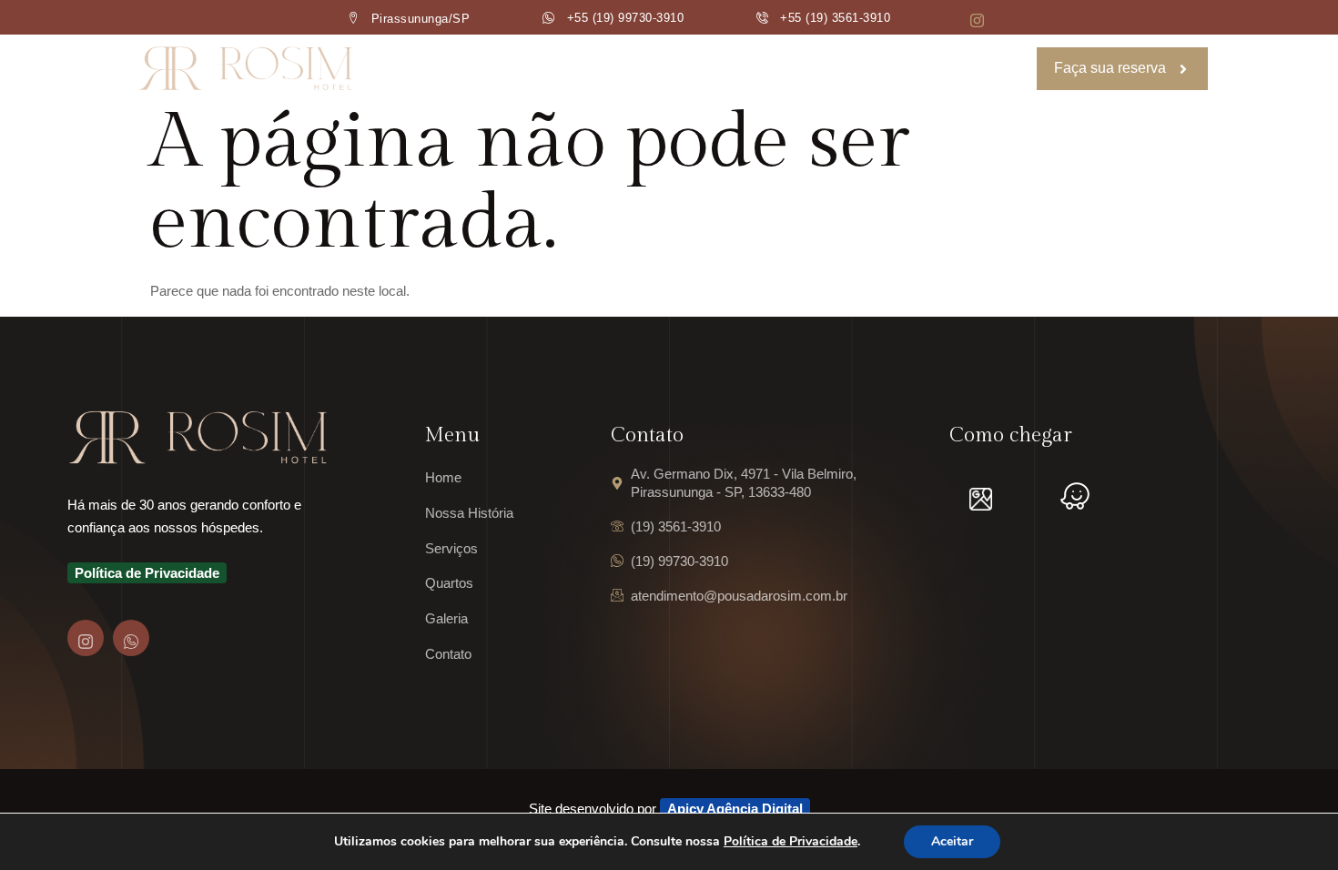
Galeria (897, 68)
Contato (984, 68)
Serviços (674, 68)
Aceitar (952, 841)
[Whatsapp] (131, 638)
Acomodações (788, 68)
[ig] (976, 21)
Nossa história (558, 68)
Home (452, 68)
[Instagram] (85, 638)
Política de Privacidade (790, 841)
